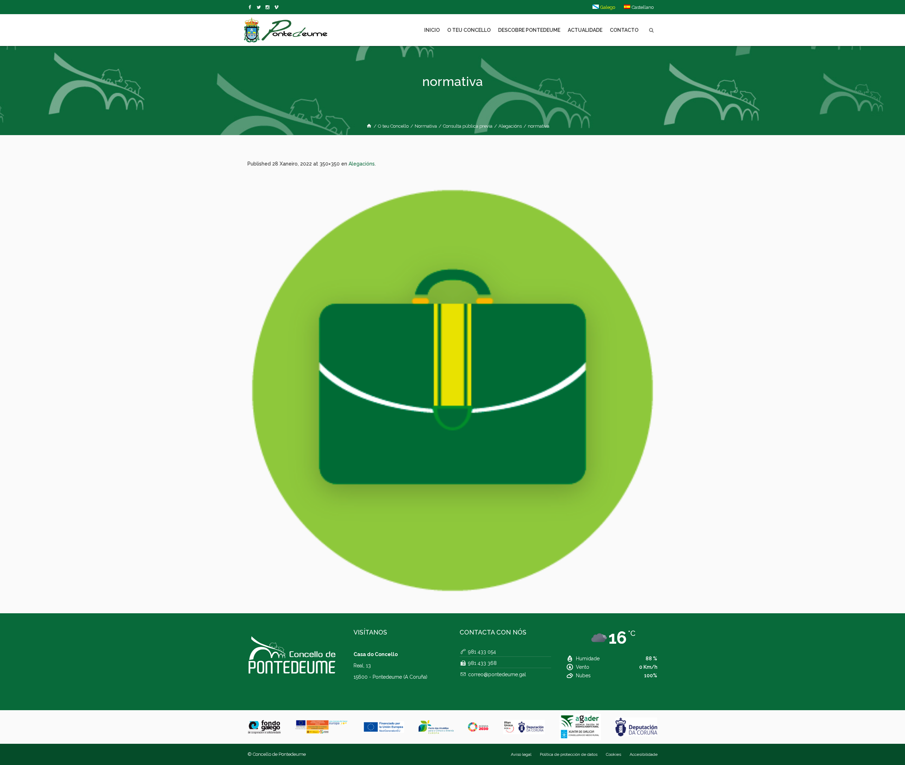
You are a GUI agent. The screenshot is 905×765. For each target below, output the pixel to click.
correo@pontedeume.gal (497, 674)
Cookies (613, 754)
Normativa (426, 126)
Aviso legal (521, 754)
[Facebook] (251, 7)
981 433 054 (482, 652)
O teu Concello (393, 126)
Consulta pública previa (467, 126)
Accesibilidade (644, 754)
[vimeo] (260, 7)
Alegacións (510, 126)
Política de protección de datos (568, 754)
